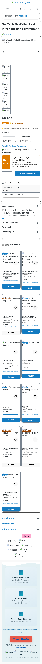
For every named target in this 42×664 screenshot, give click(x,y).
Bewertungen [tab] (8, 232)
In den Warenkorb (27, 174)
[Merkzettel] (25, 9)
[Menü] (7, 9)
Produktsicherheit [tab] (10, 223)
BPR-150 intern (26, 141)
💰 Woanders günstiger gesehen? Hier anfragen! (20, 128)
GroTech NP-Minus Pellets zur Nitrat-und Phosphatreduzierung (30, 272)
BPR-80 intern (25, 136)
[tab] (20, 212)
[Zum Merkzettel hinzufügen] (15, 263)
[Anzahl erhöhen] (10, 173)
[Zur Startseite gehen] (21, 4)
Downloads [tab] (7, 227)
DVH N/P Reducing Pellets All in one (30, 405)
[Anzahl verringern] (3, 173)
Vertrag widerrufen (21, 639)
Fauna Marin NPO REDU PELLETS (10, 493)
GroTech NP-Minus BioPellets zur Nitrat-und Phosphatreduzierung (10, 272)
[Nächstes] (38, 52)
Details (11, 333)
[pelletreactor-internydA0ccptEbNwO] (21, 52)
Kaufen (11, 286)
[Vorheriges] (3, 52)
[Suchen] (19, 9)
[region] (21, 377)
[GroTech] (21, 34)
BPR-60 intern (10, 136)
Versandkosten (21, 647)
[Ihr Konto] (30, 9)
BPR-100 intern (9, 141)
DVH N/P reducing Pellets (10, 405)
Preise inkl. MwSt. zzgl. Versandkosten (14, 146)
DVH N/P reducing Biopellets (8, 316)
